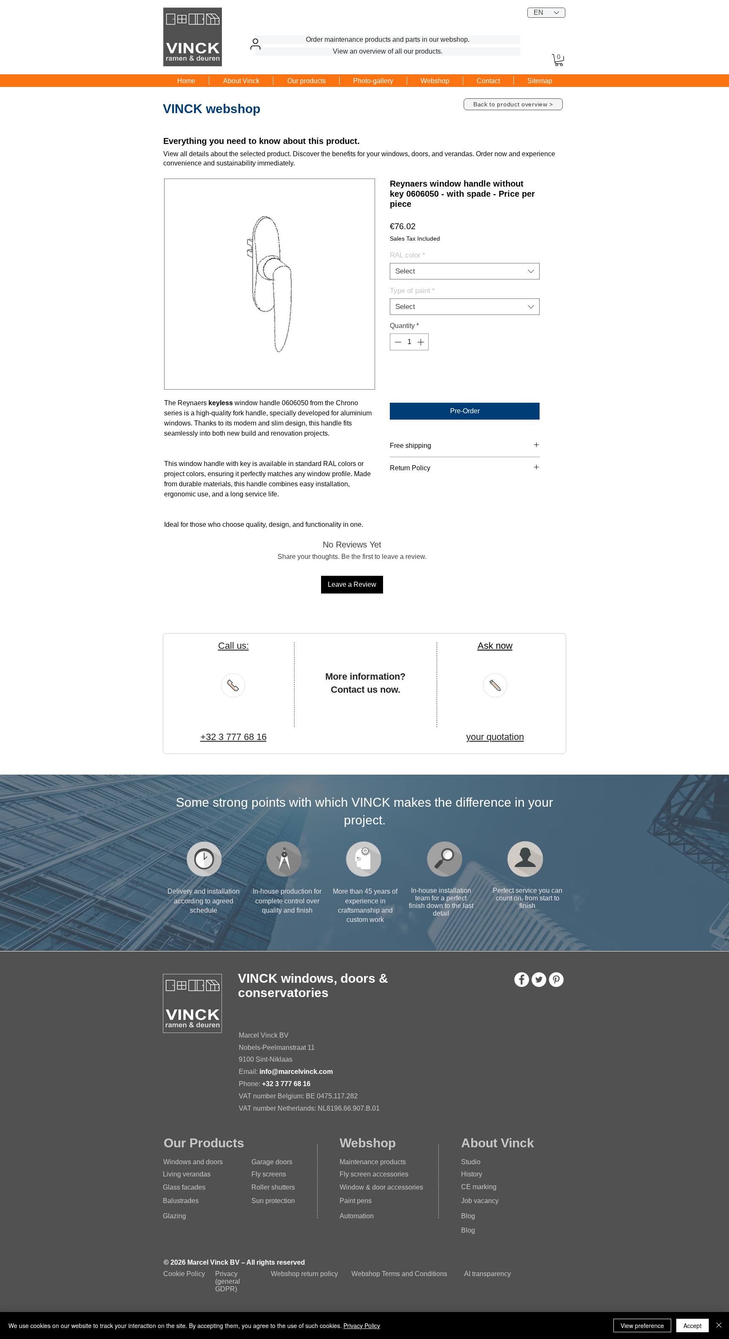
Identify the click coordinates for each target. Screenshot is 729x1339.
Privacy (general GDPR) (227, 1281)
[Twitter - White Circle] (539, 979)
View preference (642, 1325)
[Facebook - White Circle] (521, 979)
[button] (559, 60)
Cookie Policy (184, 1273)
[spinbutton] (409, 342)
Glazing (174, 1216)
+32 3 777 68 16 (286, 1083)
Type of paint (412, 291)
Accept (692, 1325)
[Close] (719, 1325)
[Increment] (421, 342)
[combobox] (465, 271)
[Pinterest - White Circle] (556, 979)
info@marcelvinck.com (296, 1071)
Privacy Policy (361, 1325)
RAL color (407, 255)
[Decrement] (397, 342)
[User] (255, 43)
